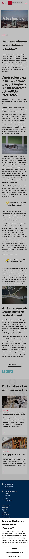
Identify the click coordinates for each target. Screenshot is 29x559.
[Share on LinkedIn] (7, 371)
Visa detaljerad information (14, 556)
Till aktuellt (12, 364)
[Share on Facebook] (3, 371)
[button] (11, 371)
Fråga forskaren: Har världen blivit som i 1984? (14, 455)
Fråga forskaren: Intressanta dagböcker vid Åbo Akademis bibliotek (14, 413)
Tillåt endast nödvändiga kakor (14, 552)
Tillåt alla (14, 548)
